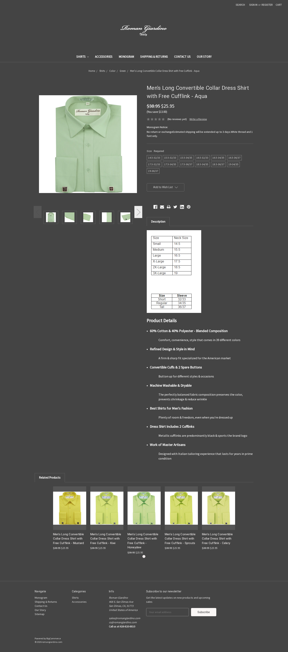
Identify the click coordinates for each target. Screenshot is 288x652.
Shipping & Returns (154, 56)
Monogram (126, 56)
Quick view (69, 508)
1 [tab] (143, 556)
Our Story (204, 56)
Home (92, 71)
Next (138, 212)
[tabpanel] (69, 518)
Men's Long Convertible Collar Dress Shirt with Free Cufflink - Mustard (68, 539)
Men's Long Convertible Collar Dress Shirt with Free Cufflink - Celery (217, 539)
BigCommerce (53, 638)
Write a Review (198, 119)
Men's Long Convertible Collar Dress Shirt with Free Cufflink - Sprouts (180, 539)
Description (158, 221)
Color (112, 71)
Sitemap (39, 614)
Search (240, 4)
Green (123, 71)
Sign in (253, 4)
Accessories (103, 56)
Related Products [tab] (50, 477)
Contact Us (182, 56)
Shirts (81, 56)
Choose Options (107, 511)
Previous (38, 212)
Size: (155, 151)
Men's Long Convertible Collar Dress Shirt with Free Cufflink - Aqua (164, 71)
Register (267, 4)
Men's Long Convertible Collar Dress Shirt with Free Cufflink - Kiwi (105, 539)
